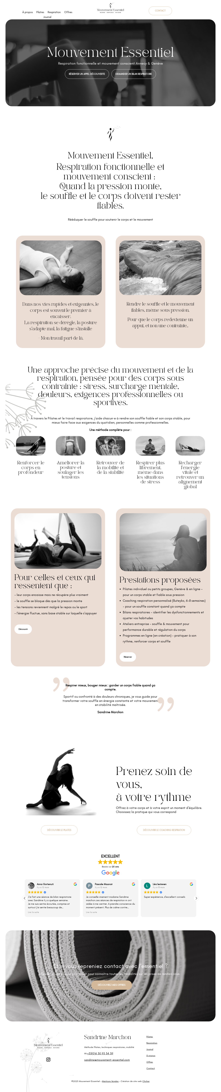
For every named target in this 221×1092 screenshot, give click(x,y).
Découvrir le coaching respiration (164, 830)
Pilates (40, 12)
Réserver (128, 657)
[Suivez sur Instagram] (48, 1060)
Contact (160, 10)
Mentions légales (110, 1081)
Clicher (145, 1081)
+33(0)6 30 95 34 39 (100, 1053)
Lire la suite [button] (33, 912)
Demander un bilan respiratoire (134, 74)
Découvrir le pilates (59, 830)
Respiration (54, 12)
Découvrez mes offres (111, 984)
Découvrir (23, 629)
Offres (68, 12)
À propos (27, 12)
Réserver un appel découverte (87, 74)
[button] (196, 898)
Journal (47, 17)
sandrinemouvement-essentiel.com (107, 1060)
